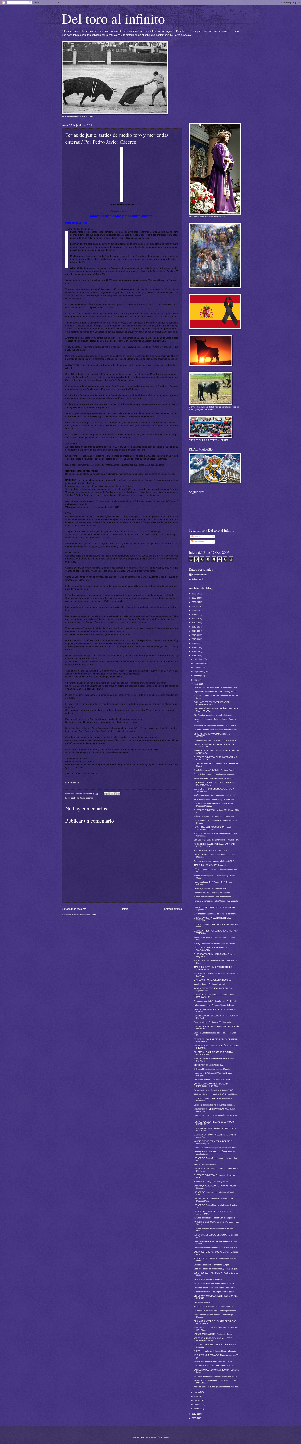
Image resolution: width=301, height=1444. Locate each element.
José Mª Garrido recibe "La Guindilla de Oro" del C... (216, 795)
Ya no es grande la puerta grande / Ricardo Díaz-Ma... (216, 1387)
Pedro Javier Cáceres (83, 798)
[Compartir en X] (112, 793)
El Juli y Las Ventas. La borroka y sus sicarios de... (215, 944)
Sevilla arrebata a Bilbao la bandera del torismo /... (215, 778)
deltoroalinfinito (199, 575)
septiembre (199, 671)
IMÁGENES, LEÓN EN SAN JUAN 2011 (210, 865)
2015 (194, 639)
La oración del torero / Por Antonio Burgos (211, 1265)
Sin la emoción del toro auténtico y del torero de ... (215, 799)
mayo (196, 1392)
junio (196, 684)
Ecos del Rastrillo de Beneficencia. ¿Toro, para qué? (216, 1269)
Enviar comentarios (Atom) (85, 915)
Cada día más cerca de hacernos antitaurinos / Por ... (216, 687)
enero (196, 1409)
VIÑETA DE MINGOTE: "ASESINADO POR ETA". (215, 816)
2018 (194, 627)
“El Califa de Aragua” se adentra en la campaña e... (215, 1218)
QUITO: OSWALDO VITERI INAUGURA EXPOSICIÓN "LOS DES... (211, 1085)
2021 (194, 614)
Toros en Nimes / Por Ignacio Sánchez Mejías (213, 1022)
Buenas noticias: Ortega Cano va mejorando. (213, 897)
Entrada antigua (173, 908)
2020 (194, 619)
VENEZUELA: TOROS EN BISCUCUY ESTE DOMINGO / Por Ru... (213, 1339)
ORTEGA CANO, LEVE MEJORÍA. (208, 1065)
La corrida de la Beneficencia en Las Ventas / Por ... (215, 1288)
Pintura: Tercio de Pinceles (205, 1164)
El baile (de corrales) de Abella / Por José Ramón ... (215, 770)
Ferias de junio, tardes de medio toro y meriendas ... (216, 774)
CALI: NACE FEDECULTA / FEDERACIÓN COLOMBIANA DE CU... (212, 703)
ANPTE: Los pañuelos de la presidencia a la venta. (215, 1351)
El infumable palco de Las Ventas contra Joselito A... (215, 740)
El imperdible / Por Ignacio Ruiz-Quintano (211, 1182)
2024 (194, 602)
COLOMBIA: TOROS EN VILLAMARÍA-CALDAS (214, 1366)
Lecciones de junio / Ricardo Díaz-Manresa (212, 893)
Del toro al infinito (113, 18)
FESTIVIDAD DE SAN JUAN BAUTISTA (210, 850)
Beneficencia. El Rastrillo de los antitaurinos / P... (214, 1306)
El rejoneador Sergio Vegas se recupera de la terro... (216, 914)
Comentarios (198, 542)
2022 (194, 610)
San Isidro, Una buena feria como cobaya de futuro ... (216, 1376)
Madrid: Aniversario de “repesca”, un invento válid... (215, 1148)
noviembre (198, 663)
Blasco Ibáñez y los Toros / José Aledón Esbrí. (213, 1090)
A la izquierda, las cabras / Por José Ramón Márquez (216, 1094)
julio (196, 680)
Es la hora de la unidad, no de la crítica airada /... (214, 1105)
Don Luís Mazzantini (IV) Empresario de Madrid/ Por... (216, 840)
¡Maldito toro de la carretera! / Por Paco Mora (213, 1361)
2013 (194, 647)
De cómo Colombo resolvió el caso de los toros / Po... (216, 730)
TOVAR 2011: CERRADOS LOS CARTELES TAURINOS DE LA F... (212, 828)
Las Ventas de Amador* (203, 1302)
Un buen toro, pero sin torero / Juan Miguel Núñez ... (216, 1310)
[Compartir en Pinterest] (118, 793)
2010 (194, 1414)
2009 (194, 1418)
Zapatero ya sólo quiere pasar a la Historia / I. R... (215, 861)
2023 (194, 606)
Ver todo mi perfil (196, 579)
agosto (197, 676)
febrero (197, 1404)
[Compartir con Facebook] (115, 793)
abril (196, 1396)
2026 (194, 594)
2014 (194, 643)
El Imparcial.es (72, 783)
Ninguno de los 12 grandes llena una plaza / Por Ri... (216, 725)
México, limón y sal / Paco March (208, 1279)
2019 (194, 623)
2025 (194, 598)
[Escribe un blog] (108, 793)
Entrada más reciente (74, 908)
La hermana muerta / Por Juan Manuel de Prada (214, 1005)
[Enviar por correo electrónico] (105, 793)
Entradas (197, 536)
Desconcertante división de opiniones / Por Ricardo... (216, 1001)
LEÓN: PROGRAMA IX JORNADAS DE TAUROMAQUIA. (210, 949)
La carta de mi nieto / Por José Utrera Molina (212, 1080)
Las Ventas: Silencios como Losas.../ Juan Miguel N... (216, 1248)
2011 (194, 656)
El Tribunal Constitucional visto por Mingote (212, 1069)
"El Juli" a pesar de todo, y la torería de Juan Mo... (215, 1284)
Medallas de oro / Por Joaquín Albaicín (210, 984)
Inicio (125, 908)
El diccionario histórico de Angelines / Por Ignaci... (214, 1292)
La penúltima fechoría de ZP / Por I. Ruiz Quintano (215, 692)
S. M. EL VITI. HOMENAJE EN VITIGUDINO (212, 980)
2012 (194, 651)
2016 (194, 635)
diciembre (198, 659)
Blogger (166, 1437)
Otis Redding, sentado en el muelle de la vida (212, 715)
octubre (197, 667)
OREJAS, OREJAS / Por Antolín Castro (210, 888)
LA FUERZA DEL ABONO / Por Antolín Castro (213, 1334)
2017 (194, 631)
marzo (197, 1400)
